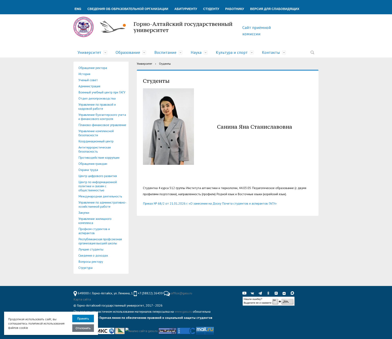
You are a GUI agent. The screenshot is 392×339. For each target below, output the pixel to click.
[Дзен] (285, 293)
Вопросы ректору (90, 261)
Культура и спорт (232, 52)
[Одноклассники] (269, 293)
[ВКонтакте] (253, 293)
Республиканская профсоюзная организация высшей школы (100, 241)
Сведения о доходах (93, 255)
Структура (85, 268)
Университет (89, 52)
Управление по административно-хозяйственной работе (102, 204)
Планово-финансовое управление (102, 125)
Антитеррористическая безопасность (94, 149)
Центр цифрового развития (97, 176)
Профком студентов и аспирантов (94, 231)
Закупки (83, 212)
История (84, 74)
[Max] (293, 293)
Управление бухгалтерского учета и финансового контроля (102, 117)
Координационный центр (96, 141)
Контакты (271, 52)
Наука (196, 52)
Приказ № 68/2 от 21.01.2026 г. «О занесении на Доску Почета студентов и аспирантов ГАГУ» (210, 203)
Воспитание (165, 52)
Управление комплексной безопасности (96, 133)
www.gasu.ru (183, 311)
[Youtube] (245, 293)
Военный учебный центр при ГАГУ (101, 92)
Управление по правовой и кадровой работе (97, 106)
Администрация (89, 86)
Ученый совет (88, 80)
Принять (83, 318)
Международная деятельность (100, 196)
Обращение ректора (92, 68)
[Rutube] (277, 293)
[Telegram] (261, 293)
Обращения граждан (92, 164)
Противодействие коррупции (98, 157)
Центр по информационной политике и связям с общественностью (97, 186)
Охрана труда (88, 170)
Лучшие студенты (90, 249)
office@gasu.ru (181, 293)
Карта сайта (82, 299)
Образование (128, 52)
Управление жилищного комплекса (94, 221)
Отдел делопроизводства (97, 98)
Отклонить (83, 328)
